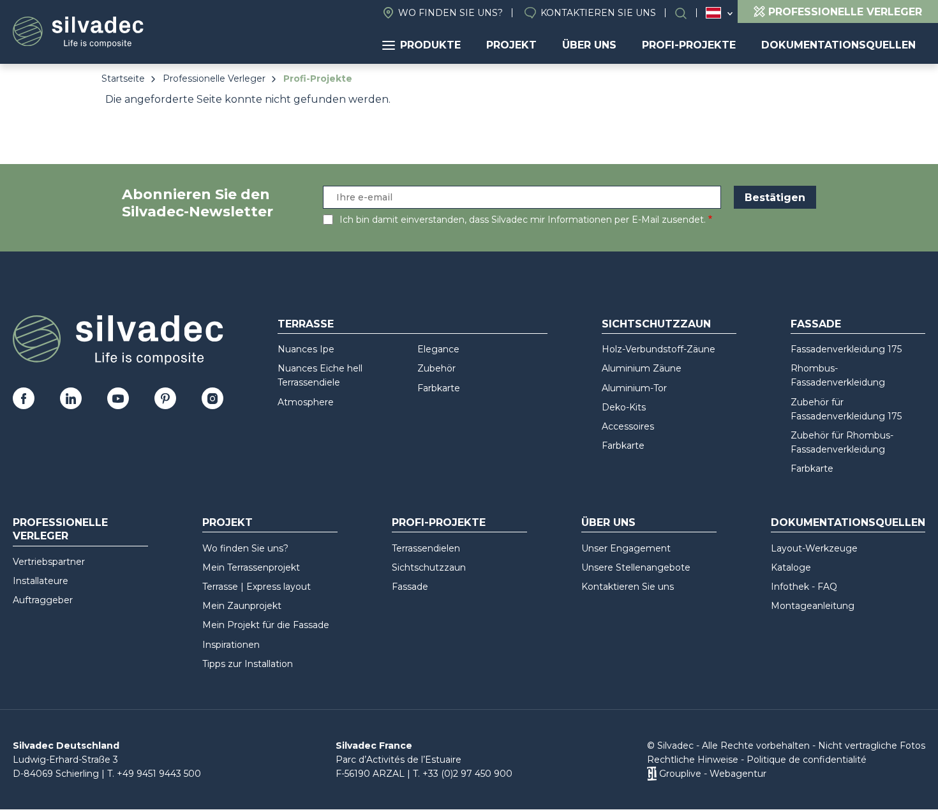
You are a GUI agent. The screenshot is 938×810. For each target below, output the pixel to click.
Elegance (438, 349)
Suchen (687, 13)
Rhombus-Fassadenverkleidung (838, 375)
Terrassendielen (426, 548)
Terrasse (306, 324)
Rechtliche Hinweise (692, 759)
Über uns (589, 45)
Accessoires (628, 426)
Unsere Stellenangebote (635, 567)
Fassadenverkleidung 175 (846, 349)
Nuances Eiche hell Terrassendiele (320, 375)
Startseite (123, 78)
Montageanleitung (812, 605)
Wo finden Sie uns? (450, 13)
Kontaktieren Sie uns (598, 13)
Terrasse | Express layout (256, 586)
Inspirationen (231, 644)
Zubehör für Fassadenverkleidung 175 (846, 409)
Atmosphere (306, 402)
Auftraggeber (43, 600)
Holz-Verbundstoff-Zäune (658, 349)
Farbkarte (438, 388)
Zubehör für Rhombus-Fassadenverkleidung (842, 442)
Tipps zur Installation (247, 664)
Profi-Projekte (689, 45)
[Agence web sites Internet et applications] (652, 773)
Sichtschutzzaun (656, 324)
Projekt (511, 45)
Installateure (40, 581)
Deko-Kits (624, 407)
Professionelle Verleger (214, 78)
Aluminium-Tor (634, 388)
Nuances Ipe (306, 349)
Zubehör (436, 368)
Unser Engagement (626, 548)
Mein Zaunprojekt (241, 605)
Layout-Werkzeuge (814, 548)
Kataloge (791, 567)
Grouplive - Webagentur (712, 773)
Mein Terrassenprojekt (251, 567)
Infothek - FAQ (804, 586)
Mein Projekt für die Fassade (265, 625)
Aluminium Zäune (641, 368)
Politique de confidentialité (807, 759)
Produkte (430, 45)
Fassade (816, 324)
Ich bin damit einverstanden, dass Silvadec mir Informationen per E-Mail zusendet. (522, 219)
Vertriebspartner (49, 561)
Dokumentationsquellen (838, 45)
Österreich (713, 13)
